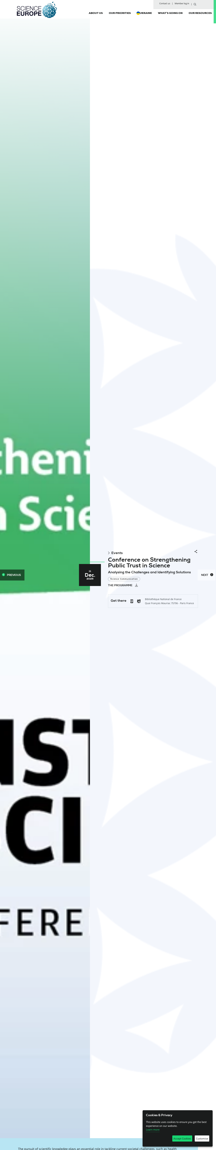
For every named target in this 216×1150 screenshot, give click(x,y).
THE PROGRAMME (120, 585)
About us (96, 13)
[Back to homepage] (37, 10)
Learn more (152, 1129)
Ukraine (146, 13)
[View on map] (139, 601)
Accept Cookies (182, 1138)
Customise (202, 1138)
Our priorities (120, 13)
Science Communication (124, 579)
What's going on (170, 13)
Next (204, 575)
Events (117, 553)
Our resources (200, 13)
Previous (14, 575)
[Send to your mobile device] (131, 600)
